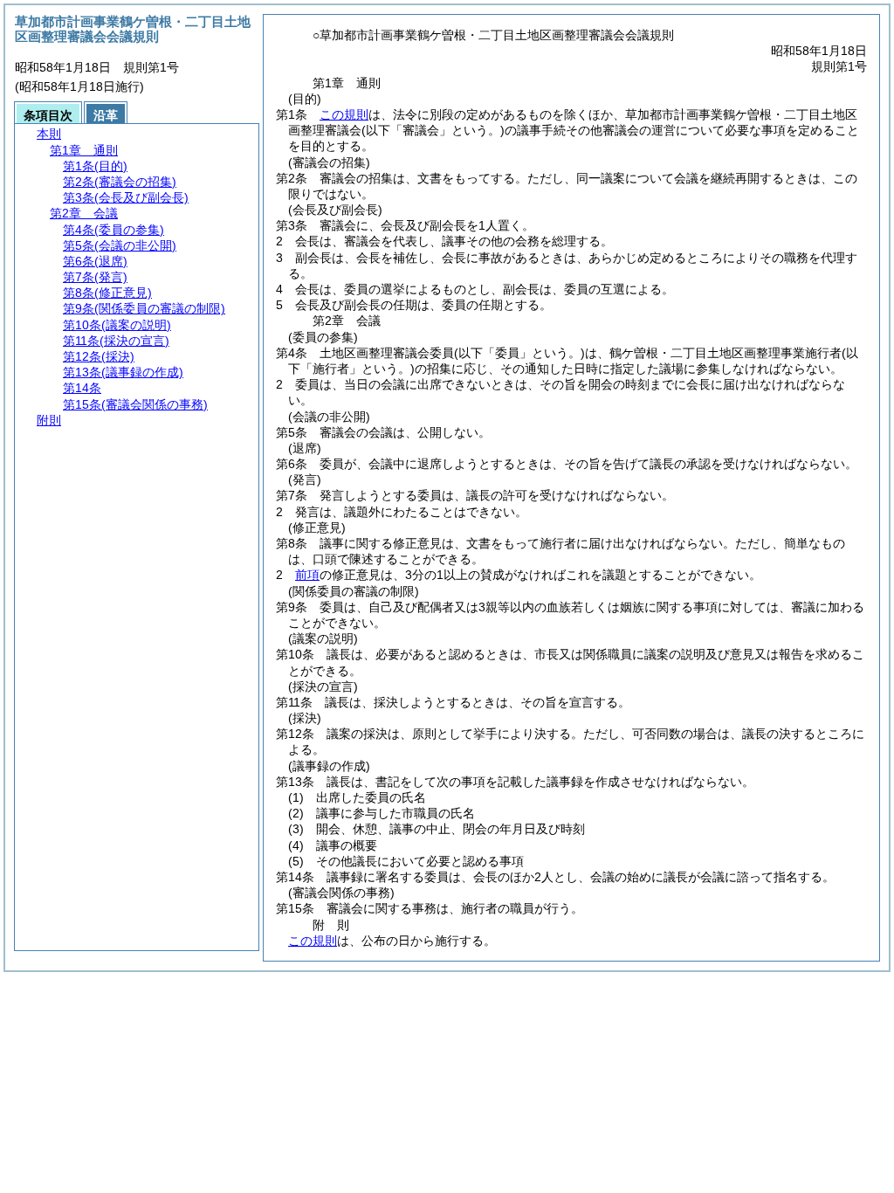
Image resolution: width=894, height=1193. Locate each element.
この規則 (344, 114)
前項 (307, 575)
